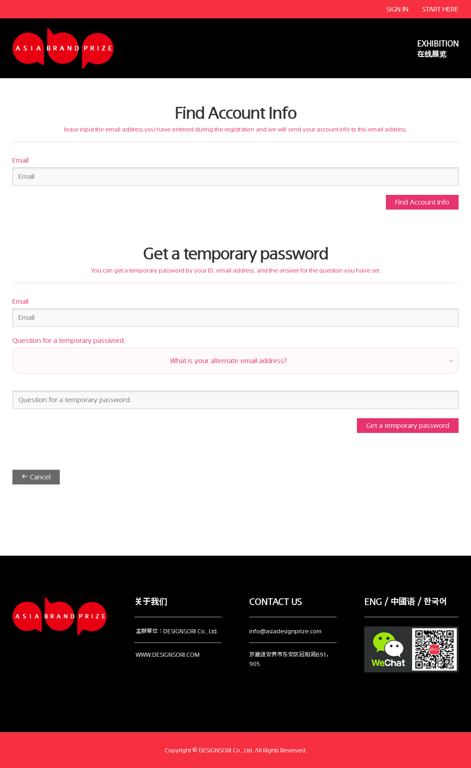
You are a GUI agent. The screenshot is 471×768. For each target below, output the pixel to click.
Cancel (39, 477)
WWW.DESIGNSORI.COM (168, 655)
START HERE (440, 9)
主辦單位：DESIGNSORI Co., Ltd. (177, 631)
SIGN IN (397, 9)
